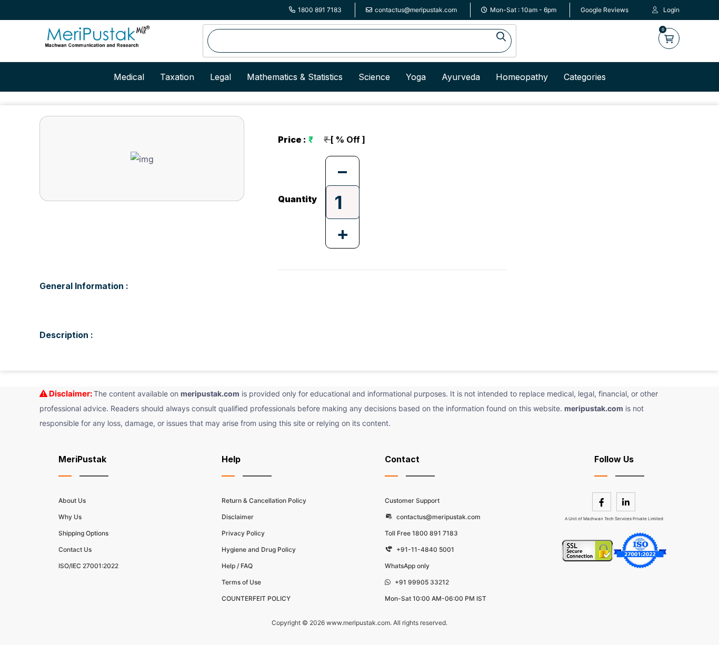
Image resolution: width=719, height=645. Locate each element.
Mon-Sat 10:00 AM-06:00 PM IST (435, 598)
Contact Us (75, 549)
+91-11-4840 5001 (424, 549)
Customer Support (412, 500)
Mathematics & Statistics (295, 77)
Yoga (416, 77)
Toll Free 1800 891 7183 (421, 533)
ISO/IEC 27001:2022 (88, 566)
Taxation (177, 77)
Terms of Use (241, 582)
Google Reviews (604, 10)
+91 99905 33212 (421, 582)
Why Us (70, 517)
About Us (72, 500)
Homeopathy (522, 77)
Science (374, 77)
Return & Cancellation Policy (264, 500)
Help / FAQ (237, 566)
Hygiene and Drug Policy (259, 549)
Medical (129, 77)
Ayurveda (461, 77)
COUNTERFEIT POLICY (256, 598)
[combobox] (359, 41)
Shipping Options (83, 533)
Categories (585, 77)
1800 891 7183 (320, 10)
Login (671, 10)
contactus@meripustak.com (416, 10)
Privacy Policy (243, 533)
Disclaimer (238, 517)
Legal (220, 77)
